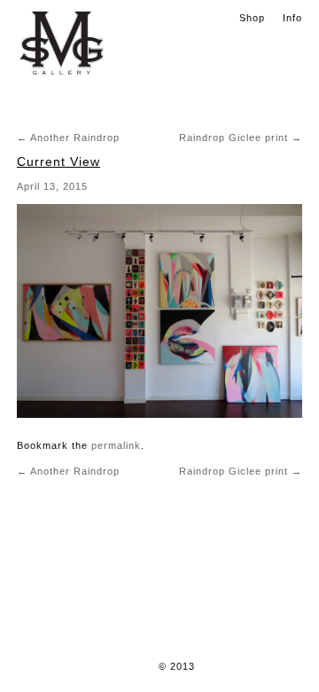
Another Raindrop (68, 137)
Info (292, 17)
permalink (116, 445)
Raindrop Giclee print (240, 137)
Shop (252, 17)
